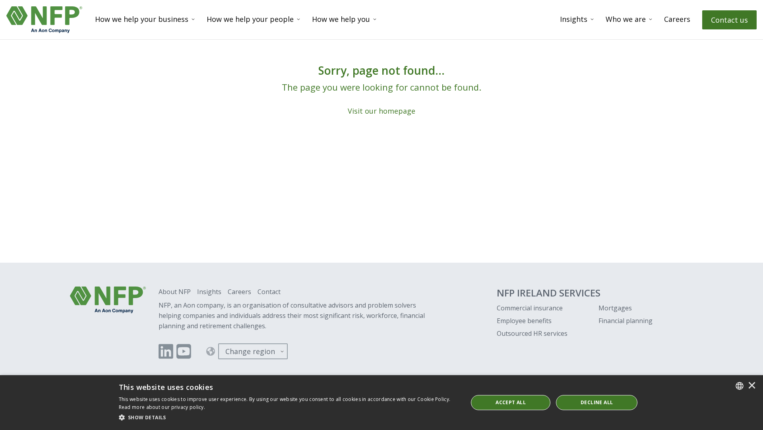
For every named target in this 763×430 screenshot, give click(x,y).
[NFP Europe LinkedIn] (166, 351)
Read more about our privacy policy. (162, 407)
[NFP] (44, 19)
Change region (250, 351)
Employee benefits (524, 320)
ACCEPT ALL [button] (511, 402)
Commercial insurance (530, 308)
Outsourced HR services (532, 333)
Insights (573, 19)
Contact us (729, 20)
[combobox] (740, 386)
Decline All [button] (597, 402)
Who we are (626, 19)
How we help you (341, 19)
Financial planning (625, 320)
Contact (269, 291)
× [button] (752, 386)
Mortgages (615, 308)
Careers (677, 19)
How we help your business (141, 19)
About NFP (175, 291)
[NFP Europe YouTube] (183, 351)
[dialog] (381, 402)
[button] (288, 417)
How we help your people (250, 19)
